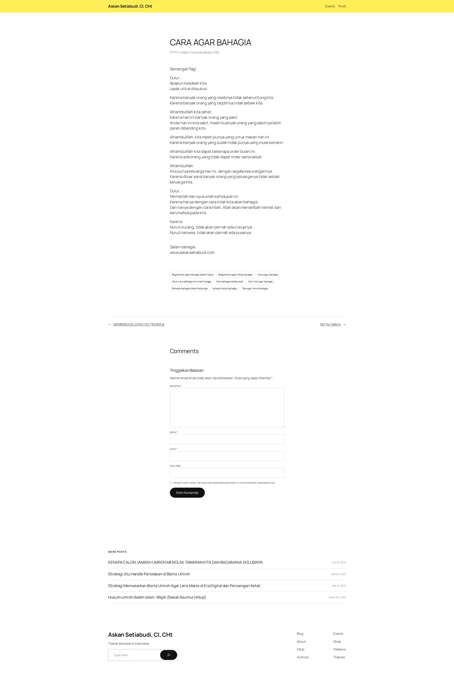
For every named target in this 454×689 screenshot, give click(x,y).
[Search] (168, 655)
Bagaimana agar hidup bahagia (235, 274)
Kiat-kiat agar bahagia (260, 281)
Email (173, 449)
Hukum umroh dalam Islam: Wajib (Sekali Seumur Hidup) (157, 597)
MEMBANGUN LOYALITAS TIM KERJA (138, 324)
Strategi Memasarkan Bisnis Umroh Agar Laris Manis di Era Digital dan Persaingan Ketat (184, 586)
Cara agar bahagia (268, 274)
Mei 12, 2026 (339, 585)
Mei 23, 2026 (338, 574)
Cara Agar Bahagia (201, 52)
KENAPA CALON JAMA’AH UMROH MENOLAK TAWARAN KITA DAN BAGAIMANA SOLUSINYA (185, 562)
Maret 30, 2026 (337, 597)
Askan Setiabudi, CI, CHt (130, 6)
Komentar (176, 385)
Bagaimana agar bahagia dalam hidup (193, 274)
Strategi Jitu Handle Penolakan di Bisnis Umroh (149, 574)
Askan (185, 52)
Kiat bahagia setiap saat (229, 281)
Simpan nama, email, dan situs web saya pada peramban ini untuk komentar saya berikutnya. (224, 482)
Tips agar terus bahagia (255, 288)
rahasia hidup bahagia (224, 288)
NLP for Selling (330, 324)
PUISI (216, 52)
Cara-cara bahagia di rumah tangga (192, 281)
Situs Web (175, 465)
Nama (174, 432)
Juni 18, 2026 (339, 562)
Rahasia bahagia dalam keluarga (190, 288)
